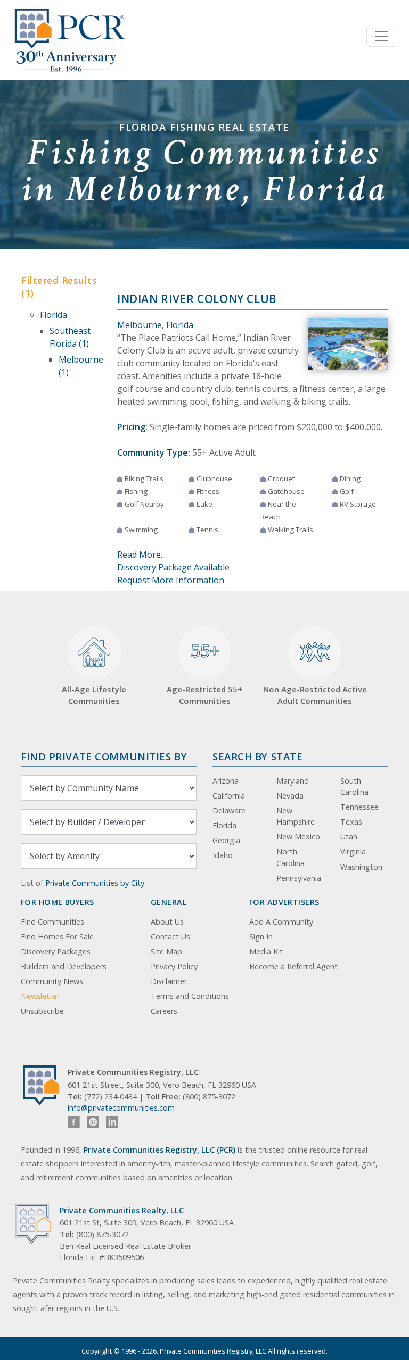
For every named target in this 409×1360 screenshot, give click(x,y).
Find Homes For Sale (57, 936)
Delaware (229, 810)
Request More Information (170, 580)
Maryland (292, 781)
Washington (361, 867)
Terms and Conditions (190, 996)
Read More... (141, 554)
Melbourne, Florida (155, 325)
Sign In (261, 936)
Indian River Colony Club (197, 298)
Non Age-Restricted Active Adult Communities (315, 695)
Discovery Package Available (173, 567)
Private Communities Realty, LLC (122, 1210)
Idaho (222, 855)
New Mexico (298, 837)
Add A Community (281, 922)
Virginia (353, 851)
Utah (348, 837)
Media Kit (266, 951)
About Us (167, 922)
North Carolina (290, 857)
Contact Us (170, 936)
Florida (53, 315)
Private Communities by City (94, 883)
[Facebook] (74, 1122)
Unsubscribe (42, 1011)
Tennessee (359, 807)
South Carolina (354, 786)
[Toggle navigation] (381, 36)
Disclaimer (169, 981)
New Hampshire (295, 816)
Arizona (225, 781)
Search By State (257, 756)
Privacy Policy (174, 966)
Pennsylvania (298, 878)
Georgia (226, 840)
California (228, 796)
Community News (52, 981)
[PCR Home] (45, 1085)
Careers (164, 1011)
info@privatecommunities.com (121, 1108)
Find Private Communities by (104, 756)
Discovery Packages (56, 951)
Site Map (166, 951)
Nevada (290, 796)
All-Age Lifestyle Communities (94, 695)
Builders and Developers (64, 966)
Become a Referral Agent (293, 966)
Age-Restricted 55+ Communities (204, 672)
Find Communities (52, 922)
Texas (351, 822)
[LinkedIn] (112, 1122)
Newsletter (40, 996)
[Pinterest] (93, 1122)
